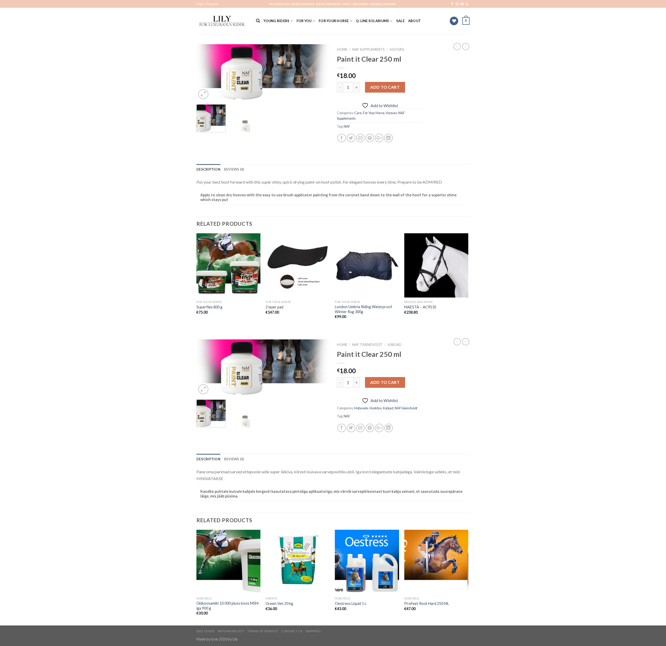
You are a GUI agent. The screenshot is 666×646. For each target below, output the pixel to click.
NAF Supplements (368, 49)
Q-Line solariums (372, 21)
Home (342, 49)
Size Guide (205, 631)
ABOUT (414, 21)
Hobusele (361, 408)
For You (304, 21)
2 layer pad (274, 307)
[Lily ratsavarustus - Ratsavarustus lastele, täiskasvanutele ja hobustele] (222, 21)
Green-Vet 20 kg (279, 603)
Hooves (397, 49)
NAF (347, 126)
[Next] (320, 72)
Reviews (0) (234, 169)
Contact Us (291, 631)
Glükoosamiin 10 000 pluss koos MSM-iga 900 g (228, 605)
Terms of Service (262, 631)
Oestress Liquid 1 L (351, 603)
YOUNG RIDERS (276, 21)
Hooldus (375, 408)
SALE (400, 21)
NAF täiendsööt (367, 345)
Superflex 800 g (209, 307)
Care (358, 113)
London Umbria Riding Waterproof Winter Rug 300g (363, 309)
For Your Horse (334, 21)
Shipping (313, 631)
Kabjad (394, 345)
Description (208, 169)
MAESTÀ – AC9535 (420, 307)
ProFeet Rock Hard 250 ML (426, 603)
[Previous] (205, 72)
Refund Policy (231, 631)
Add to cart (385, 87)
